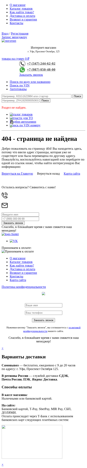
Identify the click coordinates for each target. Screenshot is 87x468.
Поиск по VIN (20, 85)
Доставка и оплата (22, 16)
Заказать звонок (31, 75)
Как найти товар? (22, 12)
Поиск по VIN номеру (25, 125)
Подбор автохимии (23, 121)
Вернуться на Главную (17, 173)
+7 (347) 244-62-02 (41, 63)
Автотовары (18, 89)
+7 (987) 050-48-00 (41, 69)
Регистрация (19, 33)
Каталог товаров (21, 8)
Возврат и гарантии (23, 19)
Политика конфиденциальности (24, 287)
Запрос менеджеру (14, 37)
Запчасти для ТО (21, 118)
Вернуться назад (48, 173)
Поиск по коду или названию (30, 81)
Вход (5, 33)
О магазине (17, 5)
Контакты (16, 23)
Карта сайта (72, 173)
